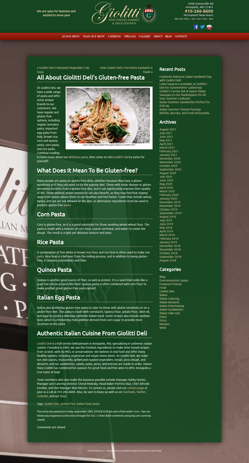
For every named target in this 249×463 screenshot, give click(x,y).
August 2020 (167, 173)
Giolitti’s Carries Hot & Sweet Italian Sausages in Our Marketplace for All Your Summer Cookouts (182, 95)
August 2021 (167, 129)
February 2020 (168, 194)
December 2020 (169, 158)
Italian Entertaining (171, 305)
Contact (181, 36)
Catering (114, 36)
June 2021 (166, 136)
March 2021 (167, 147)
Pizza (162, 320)
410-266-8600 (199, 11)
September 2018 (170, 256)
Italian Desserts (169, 302)
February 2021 (168, 151)
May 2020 (165, 184)
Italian (163, 295)
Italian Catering (169, 298)
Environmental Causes (173, 280)
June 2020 (166, 180)
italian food (84, 403)
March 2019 (167, 235)
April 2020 (166, 187)
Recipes (164, 324)
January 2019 (168, 242)
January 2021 (168, 154)
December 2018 (169, 245)
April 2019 (166, 231)
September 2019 (170, 213)
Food (162, 287)
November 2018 (170, 249)
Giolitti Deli (51, 403)
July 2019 (165, 220)
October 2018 (168, 253)
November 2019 (170, 205)
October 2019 (168, 209)
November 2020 (170, 162)
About (157, 36)
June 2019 (166, 224)
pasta (96, 403)
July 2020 (165, 176)
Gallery (145, 36)
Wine (162, 327)
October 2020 (168, 165)
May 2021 (165, 140)
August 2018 (167, 260)
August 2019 (167, 216)
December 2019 (169, 202)
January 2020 (168, 198)
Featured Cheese (170, 284)
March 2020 (167, 191)
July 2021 (165, 133)
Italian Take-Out (169, 313)
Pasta (136, 411)
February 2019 (168, 238)
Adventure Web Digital (152, 451)
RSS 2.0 (95, 415)
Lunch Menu (71, 36)
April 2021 (166, 144)
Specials (130, 36)
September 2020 (170, 169)
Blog (168, 36)
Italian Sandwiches (171, 309)
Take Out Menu (94, 36)
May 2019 (165, 227)
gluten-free (67, 403)
